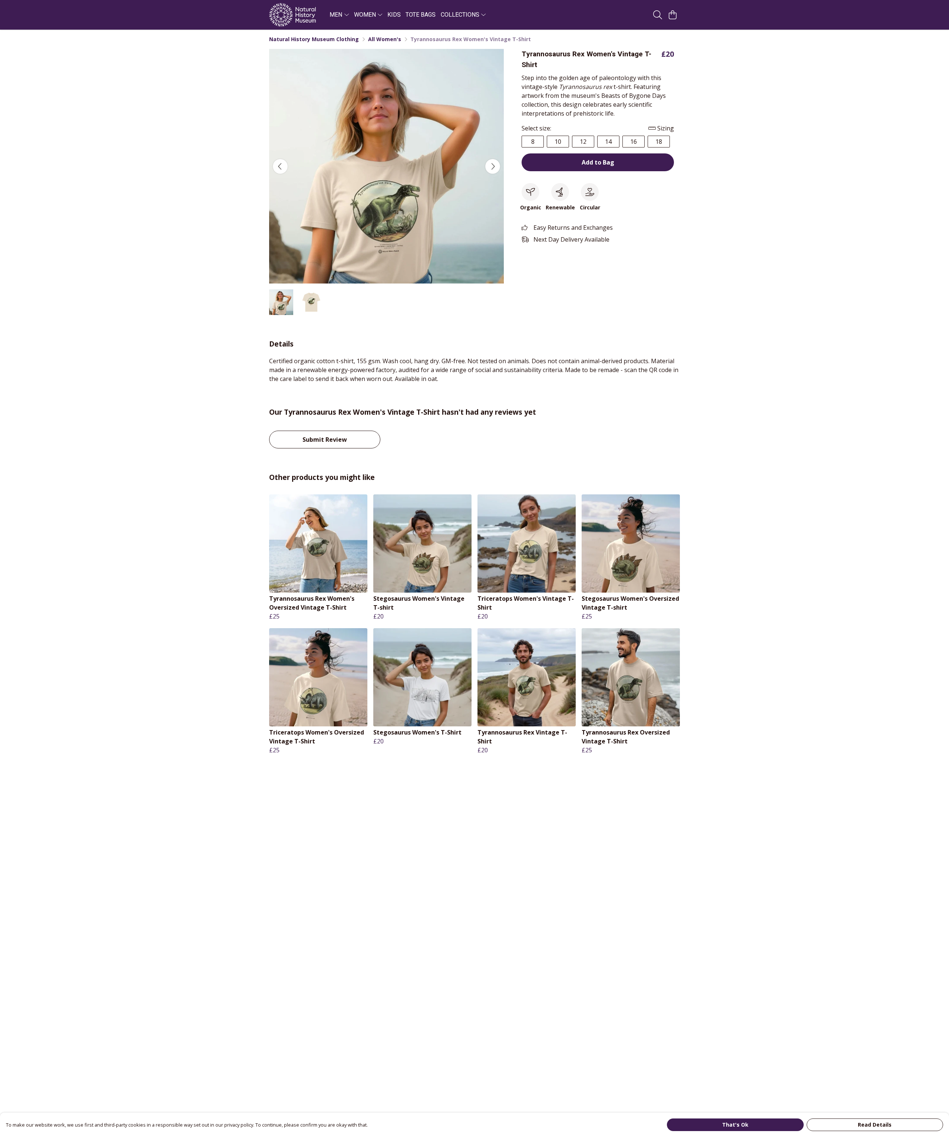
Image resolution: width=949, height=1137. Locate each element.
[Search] (657, 14)
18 (658, 141)
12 (583, 141)
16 (633, 141)
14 (608, 141)
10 (558, 141)
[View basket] (672, 14)
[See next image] (492, 166)
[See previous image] (280, 166)
